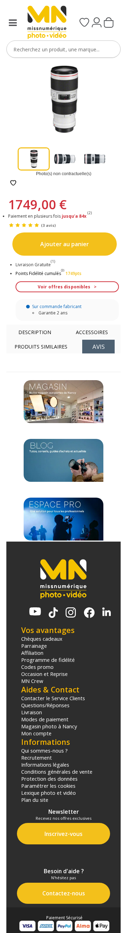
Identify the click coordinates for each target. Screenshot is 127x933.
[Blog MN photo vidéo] (63, 460)
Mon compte (36, 733)
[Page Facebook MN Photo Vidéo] (89, 613)
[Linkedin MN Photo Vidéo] (106, 612)
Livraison (31, 712)
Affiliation (32, 652)
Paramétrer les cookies (48, 785)
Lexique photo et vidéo (48, 792)
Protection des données (49, 778)
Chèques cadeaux (41, 638)
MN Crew (32, 680)
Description (34, 332)
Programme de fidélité (48, 659)
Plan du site (34, 799)
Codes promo (37, 666)
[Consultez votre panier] (109, 23)
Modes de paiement (44, 719)
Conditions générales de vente (56, 771)
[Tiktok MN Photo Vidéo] (53, 613)
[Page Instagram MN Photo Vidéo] (71, 613)
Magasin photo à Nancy (49, 726)
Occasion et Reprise (44, 673)
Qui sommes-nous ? (44, 750)
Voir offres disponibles (64, 287)
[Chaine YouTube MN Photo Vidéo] (35, 612)
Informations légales (45, 764)
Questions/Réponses (45, 705)
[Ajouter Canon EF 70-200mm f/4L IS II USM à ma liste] (13, 183)
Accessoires (92, 332)
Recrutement (36, 757)
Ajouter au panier (64, 244)
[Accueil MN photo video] (45, 23)
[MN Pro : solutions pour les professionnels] (63, 519)
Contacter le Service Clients (53, 698)
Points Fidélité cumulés (38, 273)
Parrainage (34, 645)
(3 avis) (48, 225)
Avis (98, 347)
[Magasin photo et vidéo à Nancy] (63, 401)
